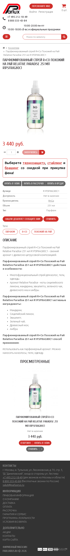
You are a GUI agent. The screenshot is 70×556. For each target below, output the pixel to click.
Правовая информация (18, 495)
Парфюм (10, 231)
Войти (33, 11)
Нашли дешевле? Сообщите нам (22, 219)
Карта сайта (10, 539)
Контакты (9, 535)
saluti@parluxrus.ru (13, 485)
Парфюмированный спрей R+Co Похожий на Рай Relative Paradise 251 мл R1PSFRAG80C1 (35, 421)
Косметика (13, 48)
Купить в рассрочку (34, 183)
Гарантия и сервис (14, 514)
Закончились (30, 152)
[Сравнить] (41, 449)
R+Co (51, 200)
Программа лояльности (19, 518)
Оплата (7, 506)
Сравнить (51, 219)
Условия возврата (15, 521)
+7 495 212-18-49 (17, 16)
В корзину (26, 443)
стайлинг (54, 163)
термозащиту (34, 163)
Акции (7, 532)
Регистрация (46, 11)
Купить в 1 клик (12, 183)
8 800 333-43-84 (17, 20)
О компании (11, 499)
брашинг (11, 168)
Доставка (9, 502)
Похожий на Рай (43, 231)
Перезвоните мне (41, 6)
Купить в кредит (55, 183)
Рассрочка (10, 510)
